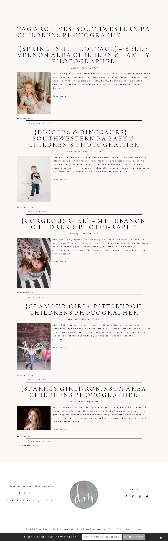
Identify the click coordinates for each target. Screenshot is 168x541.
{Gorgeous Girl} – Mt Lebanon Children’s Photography (84, 224)
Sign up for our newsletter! (51, 537)
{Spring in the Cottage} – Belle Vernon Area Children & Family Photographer (84, 55)
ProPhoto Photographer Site (95, 529)
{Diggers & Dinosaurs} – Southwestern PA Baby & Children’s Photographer (84, 138)
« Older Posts (25, 445)
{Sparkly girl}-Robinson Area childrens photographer (84, 392)
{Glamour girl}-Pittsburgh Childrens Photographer (84, 309)
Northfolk (136, 529)
